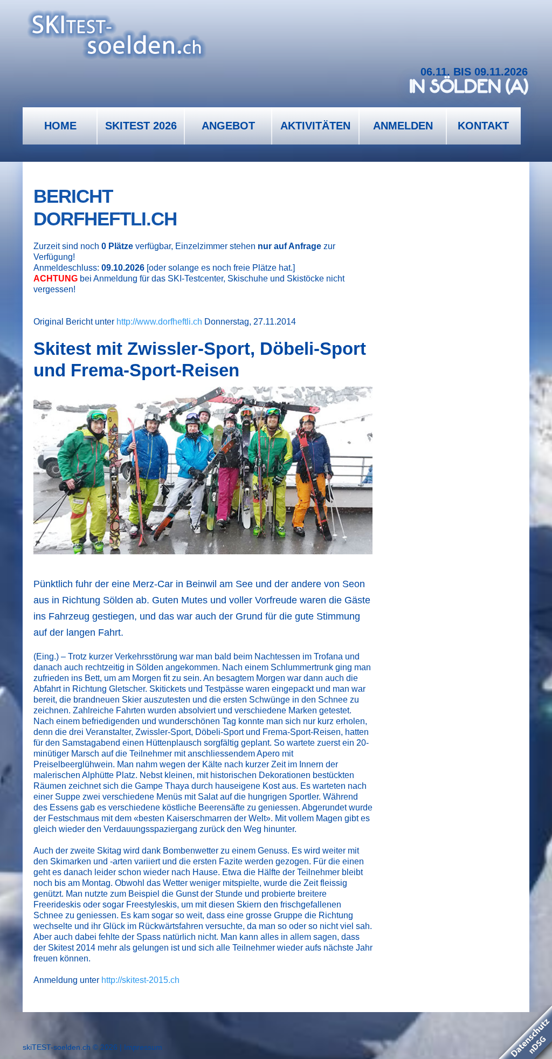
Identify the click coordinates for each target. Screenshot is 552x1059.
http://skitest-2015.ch (140, 980)
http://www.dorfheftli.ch (159, 321)
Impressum (143, 1047)
